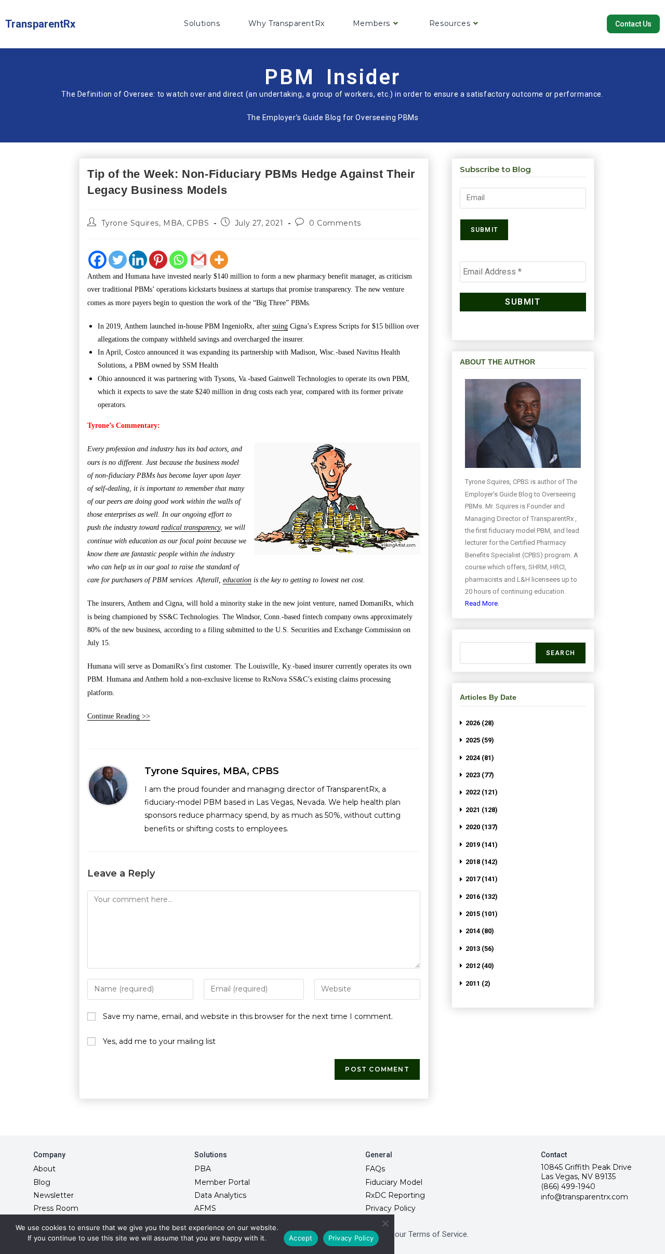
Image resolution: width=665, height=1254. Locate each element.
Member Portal (222, 1182)
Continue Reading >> (118, 716)
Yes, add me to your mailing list (158, 1041)
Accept (301, 1238)
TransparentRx (40, 24)
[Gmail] (199, 260)
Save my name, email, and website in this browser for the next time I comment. (248, 1016)
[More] (219, 260)
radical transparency (190, 527)
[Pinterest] (158, 260)
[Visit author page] (108, 785)
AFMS (205, 1208)
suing (280, 326)
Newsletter (53, 1195)
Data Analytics (220, 1195)
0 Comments (335, 223)
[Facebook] (97, 260)
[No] (385, 1223)
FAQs (375, 1168)
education (237, 580)
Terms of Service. (438, 1234)
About (44, 1168)
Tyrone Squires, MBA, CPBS (155, 223)
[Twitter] (118, 260)
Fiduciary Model (393, 1182)
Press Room (55, 1208)
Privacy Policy (390, 1208)
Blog (41, 1182)
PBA (202, 1168)
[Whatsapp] (178, 260)
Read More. (482, 603)
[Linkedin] (138, 260)
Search (560, 653)
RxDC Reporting (395, 1195)
